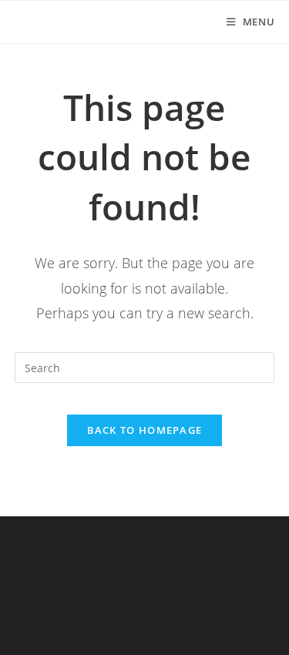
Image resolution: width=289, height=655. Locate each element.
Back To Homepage (145, 430)
